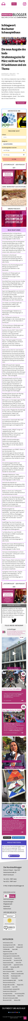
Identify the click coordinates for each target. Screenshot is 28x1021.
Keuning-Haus (15, 967)
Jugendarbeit (18, 964)
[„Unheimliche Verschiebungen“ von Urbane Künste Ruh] (14, 786)
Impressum (6, 906)
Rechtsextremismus (9, 982)
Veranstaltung (19, 993)
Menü (14, 4)
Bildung (19, 947)
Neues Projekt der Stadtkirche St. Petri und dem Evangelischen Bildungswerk (13, 527)
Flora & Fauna (7, 958)
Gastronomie (7, 960)
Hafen (18, 962)
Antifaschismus (8, 942)
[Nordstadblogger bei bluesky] (8, 1012)
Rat (20, 980)
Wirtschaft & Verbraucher (10, 998)
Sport (14, 987)
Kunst (19, 971)
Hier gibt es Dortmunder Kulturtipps (13, 336)
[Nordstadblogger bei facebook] (10, 1012)
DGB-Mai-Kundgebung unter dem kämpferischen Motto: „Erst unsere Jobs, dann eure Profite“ (13, 250)
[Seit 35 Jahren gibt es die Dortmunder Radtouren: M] (14, 819)
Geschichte (18, 960)
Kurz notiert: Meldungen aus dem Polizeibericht (12, 299)
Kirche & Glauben (8, 969)
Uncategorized (7, 993)
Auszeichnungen (8, 901)
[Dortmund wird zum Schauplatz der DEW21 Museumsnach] (14, 753)
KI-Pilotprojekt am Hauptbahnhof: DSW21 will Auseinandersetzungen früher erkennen (11, 275)
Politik (6, 978)
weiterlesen (20, 102)
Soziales (6, 987)
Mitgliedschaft (7, 904)
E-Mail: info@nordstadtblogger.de (13, 886)
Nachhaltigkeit (15, 976)
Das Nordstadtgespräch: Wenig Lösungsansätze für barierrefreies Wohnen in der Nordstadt (12, 267)
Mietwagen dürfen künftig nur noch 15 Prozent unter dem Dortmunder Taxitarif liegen (12, 516)
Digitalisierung (7, 951)
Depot (15, 949)
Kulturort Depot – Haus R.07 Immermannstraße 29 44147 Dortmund (11, 872)
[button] (14, 120)
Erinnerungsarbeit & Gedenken (11, 956)
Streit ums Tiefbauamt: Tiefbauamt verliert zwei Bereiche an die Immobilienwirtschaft (13, 405)
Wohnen (17, 1000)
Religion (20, 984)
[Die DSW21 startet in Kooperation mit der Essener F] (14, 653)
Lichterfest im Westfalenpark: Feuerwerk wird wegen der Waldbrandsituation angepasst (13, 504)
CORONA (6, 949)
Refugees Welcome (8, 984)
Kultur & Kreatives (8, 971)
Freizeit (17, 958)
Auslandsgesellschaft (9, 945)
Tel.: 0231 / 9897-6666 (10, 879)
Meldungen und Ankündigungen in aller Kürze (12, 237)
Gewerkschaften (8, 962)
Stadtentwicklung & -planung (11, 989)
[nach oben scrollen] (25, 1017)
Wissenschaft (7, 1000)
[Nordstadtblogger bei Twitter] (13, 1012)
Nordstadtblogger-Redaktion (8, 75)
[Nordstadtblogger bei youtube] (17, 1012)
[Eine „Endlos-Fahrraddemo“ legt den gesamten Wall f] (14, 686)
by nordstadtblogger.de (18, 1016)
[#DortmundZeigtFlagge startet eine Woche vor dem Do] (14, 719)
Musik (6, 976)
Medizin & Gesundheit (17, 973)
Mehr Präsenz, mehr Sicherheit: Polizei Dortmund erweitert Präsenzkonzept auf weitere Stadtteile (13, 567)
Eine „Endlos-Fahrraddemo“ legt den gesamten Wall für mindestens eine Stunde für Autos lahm (13, 457)
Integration (7, 964)
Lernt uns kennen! (8, 899)
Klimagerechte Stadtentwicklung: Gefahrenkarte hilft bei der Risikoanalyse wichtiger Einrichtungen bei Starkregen (13, 388)
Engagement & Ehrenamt (10, 953)
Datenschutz (7, 908)
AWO (20, 945)
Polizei (14, 978)
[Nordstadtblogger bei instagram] (19, 1012)
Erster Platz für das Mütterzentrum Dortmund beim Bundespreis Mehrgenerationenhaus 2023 (13, 359)
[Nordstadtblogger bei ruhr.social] (15, 1012)
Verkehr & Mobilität (9, 995)
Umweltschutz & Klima (9, 991)
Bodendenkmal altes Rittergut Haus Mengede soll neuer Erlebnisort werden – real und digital (13, 373)
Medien (6, 973)
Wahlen (21, 995)
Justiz (5, 967)
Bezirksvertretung (8, 947)
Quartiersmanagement (9, 980)
